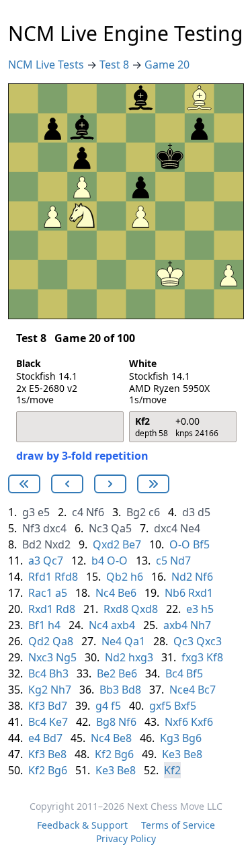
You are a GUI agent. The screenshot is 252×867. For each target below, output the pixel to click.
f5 (116, 705)
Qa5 (121, 528)
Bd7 (57, 705)
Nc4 (105, 592)
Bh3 (59, 673)
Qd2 (39, 641)
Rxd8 (115, 609)
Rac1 (40, 592)
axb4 (123, 625)
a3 (34, 560)
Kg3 (169, 738)
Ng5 (66, 657)
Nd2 (181, 576)
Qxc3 (209, 641)
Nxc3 (40, 657)
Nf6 (95, 512)
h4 (54, 625)
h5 (207, 609)
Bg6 (192, 738)
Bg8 (106, 721)
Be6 (127, 592)
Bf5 (201, 544)
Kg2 (38, 689)
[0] (24, 483)
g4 (101, 705)
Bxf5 (185, 705)
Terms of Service (178, 825)
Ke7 (58, 721)
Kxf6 (202, 721)
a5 (61, 592)
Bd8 (131, 689)
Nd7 (180, 560)
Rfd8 (66, 576)
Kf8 (214, 657)
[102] (67, 483)
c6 (154, 512)
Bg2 (136, 512)
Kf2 (103, 754)
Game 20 (167, 64)
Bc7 (207, 689)
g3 (28, 512)
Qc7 (53, 560)
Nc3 (98, 528)
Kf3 (36, 705)
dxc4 (55, 528)
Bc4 (37, 673)
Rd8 (65, 609)
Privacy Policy (126, 838)
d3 (188, 512)
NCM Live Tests (47, 64)
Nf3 (31, 528)
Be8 (122, 738)
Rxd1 (200, 592)
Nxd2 (57, 544)
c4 (77, 512)
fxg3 (192, 657)
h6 (136, 576)
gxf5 (160, 705)
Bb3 (109, 689)
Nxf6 (176, 721)
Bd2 (32, 544)
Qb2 (117, 576)
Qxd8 (144, 609)
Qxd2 (106, 544)
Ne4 (190, 528)
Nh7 (200, 625)
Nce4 (182, 689)
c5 (161, 560)
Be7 (131, 544)
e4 (34, 738)
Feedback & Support (82, 825)
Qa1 (134, 641)
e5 (44, 512)
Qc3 (183, 641)
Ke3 (171, 754)
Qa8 (62, 641)
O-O (179, 544)
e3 (192, 609)
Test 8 (115, 64)
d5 (204, 512)
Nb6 (175, 592)
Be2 (106, 673)
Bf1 (36, 625)
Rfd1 (40, 576)
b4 (97, 560)
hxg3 (140, 657)
